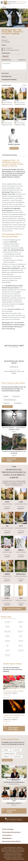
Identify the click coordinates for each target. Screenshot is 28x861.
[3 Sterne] (14, 367)
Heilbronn (14, 805)
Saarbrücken (7, 631)
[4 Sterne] (16, 367)
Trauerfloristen (17, 403)
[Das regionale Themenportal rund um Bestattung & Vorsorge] (5, 3)
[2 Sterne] (12, 367)
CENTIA (4, 100)
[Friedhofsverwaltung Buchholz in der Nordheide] (14, 442)
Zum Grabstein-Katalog (14, 608)
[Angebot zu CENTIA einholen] (7, 493)
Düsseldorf (20, 650)
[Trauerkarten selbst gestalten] (14, 682)
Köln (7, 645)
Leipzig (7, 650)
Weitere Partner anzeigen (11, 811)
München (20, 631)
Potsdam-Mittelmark (14, 784)
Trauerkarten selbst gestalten (13, 691)
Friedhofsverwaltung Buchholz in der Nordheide (14, 452)
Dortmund (7, 655)
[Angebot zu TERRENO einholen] (7, 566)
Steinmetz (6, 756)
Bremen (21, 645)
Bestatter (6, 396)
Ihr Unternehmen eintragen (14, 819)
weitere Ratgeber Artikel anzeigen (13, 728)
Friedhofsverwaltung (9, 753)
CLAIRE (16, 100)
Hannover (20, 621)
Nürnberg (7, 621)
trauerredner (16, 396)
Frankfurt (20, 640)
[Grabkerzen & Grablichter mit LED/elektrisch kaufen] (14, 706)
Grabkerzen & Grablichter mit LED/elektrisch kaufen (13, 716)
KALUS (16, 121)
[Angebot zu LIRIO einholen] (20, 590)
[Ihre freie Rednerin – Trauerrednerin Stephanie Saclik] (14, 418)
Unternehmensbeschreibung (9, 79)
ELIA (3, 121)
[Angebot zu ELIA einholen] (7, 517)
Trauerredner (16, 750)
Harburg (4, 7)
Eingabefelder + (22, 60)
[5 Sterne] (17, 367)
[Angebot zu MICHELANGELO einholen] (20, 566)
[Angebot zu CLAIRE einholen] (20, 493)
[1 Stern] (10, 367)
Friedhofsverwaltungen (10, 400)
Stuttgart (7, 636)
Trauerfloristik (6, 695)
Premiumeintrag (21, 411)
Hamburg (7, 640)
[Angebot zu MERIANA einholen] (20, 542)
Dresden (7, 626)
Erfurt (20, 626)
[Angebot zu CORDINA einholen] (7, 542)
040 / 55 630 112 (8, 48)
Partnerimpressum (6, 76)
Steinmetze (6, 403)
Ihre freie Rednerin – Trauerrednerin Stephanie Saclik (14, 428)
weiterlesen (6, 697)
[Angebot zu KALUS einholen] (20, 517)
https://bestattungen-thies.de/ (11, 50)
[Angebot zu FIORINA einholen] (7, 590)
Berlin (20, 636)
